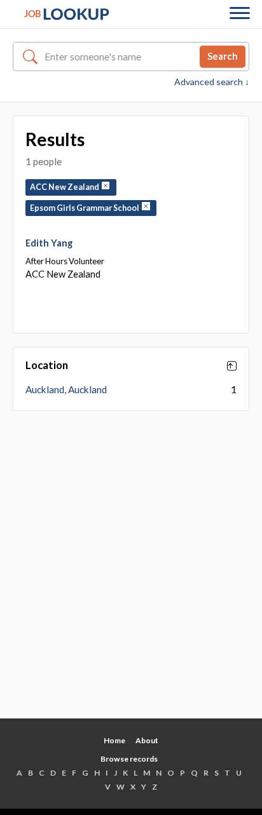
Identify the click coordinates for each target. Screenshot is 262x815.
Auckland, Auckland (66, 389)
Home (114, 740)
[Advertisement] (131, 574)
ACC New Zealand (66, 187)
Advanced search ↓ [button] (211, 82)
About (146, 740)
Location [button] (46, 365)
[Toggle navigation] (240, 14)
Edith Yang (48, 242)
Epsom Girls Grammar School (86, 208)
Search (222, 56)
